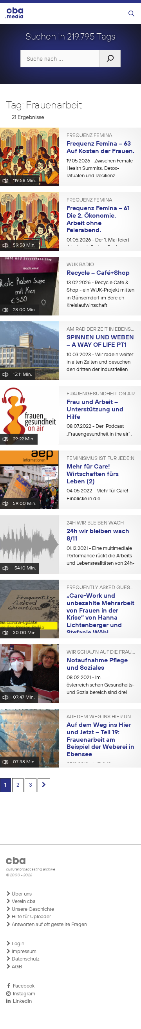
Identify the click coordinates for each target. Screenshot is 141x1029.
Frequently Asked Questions (101, 588)
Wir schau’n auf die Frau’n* (101, 652)
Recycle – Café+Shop (98, 273)
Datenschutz (25, 959)
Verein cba (23, 901)
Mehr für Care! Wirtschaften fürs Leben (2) (93, 474)
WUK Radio (80, 265)
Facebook (22, 986)
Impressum (23, 951)
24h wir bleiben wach (95, 523)
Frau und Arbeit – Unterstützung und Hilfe (95, 409)
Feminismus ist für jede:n (100, 458)
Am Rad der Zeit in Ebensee (101, 329)
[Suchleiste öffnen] (131, 14)
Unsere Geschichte (32, 909)
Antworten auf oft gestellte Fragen (49, 924)
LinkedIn (21, 1001)
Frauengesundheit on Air (101, 394)
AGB (16, 967)
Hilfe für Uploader (31, 916)
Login (17, 943)
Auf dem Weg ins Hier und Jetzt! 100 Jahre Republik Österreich (101, 717)
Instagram (23, 994)
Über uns (21, 894)
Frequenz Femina (89, 135)
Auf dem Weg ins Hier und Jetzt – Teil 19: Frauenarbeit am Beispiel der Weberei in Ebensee (100, 740)
